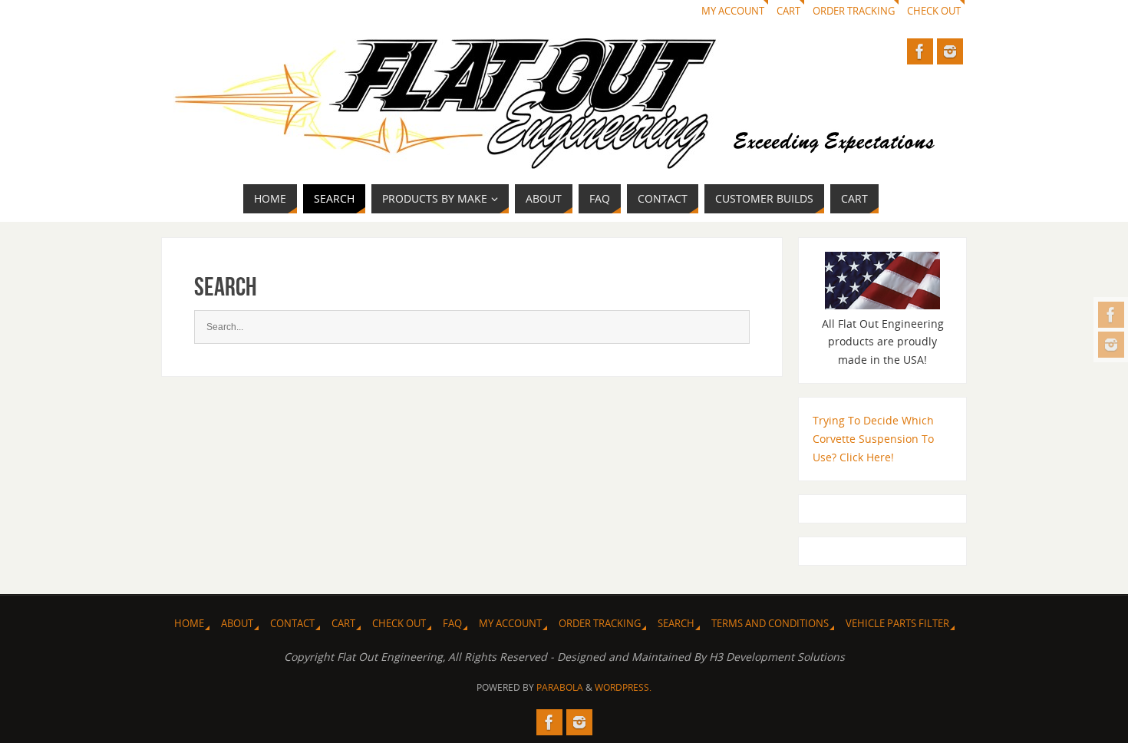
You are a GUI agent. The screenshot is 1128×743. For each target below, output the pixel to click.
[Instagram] (1111, 345)
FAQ (452, 623)
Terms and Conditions (770, 623)
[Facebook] (1111, 315)
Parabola (559, 687)
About (237, 623)
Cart (788, 11)
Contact (292, 623)
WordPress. (623, 687)
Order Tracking (854, 11)
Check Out (934, 11)
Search (676, 623)
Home (189, 623)
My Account (732, 11)
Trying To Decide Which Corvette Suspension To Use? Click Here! (873, 438)
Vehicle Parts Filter (897, 623)
